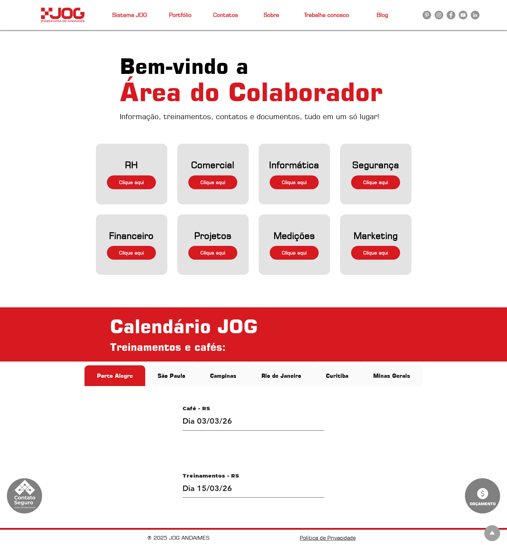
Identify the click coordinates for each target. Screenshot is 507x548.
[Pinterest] (427, 15)
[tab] (114, 375)
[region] (131, 174)
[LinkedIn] (475, 15)
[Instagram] (439, 15)
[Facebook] (451, 15)
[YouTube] (463, 15)
